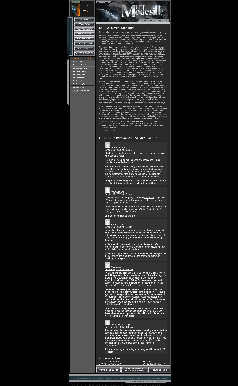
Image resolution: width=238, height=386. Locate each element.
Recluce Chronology (84, 53)
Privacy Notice (160, 381)
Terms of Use (150, 381)
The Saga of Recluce (80, 81)
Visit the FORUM (84, 48)
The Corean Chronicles (80, 68)
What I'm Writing (84, 34)
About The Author (120, 378)
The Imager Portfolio (80, 65)
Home (73, 378)
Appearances (84, 24)
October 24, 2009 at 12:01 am (119, 269)
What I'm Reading (84, 29)
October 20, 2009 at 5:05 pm (118, 150)
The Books (84, 19)
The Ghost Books (79, 77)
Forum (153, 378)
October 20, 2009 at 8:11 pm (118, 227)
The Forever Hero (79, 74)
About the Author (84, 39)
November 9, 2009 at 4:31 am (119, 327)
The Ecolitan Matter (79, 71)
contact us (149, 197)
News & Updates (141, 378)
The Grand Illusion (79, 61)
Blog (148, 378)
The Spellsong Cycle (80, 84)
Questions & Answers (162, 378)
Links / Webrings (84, 43)
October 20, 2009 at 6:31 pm (118, 194)
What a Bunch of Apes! (154, 364)
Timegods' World (78, 87)
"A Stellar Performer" (111, 364)
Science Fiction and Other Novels (81, 91)
